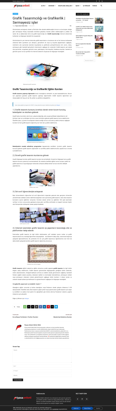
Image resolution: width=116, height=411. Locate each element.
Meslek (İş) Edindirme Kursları (62, 317)
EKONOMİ (51, 6)
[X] (102, 1)
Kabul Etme (87, 408)
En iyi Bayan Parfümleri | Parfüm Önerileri (25, 317)
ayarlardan (55, 409)
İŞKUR (77, 6)
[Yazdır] (36, 306)
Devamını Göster (89, 60)
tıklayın (58, 105)
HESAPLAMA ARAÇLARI (65, 6)
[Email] (52, 306)
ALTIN (43, 6)
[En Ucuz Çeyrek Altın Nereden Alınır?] (99, 46)
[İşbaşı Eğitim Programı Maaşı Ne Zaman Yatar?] (99, 38)
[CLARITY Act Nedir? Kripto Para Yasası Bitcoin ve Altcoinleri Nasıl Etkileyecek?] (99, 29)
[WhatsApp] (25, 306)
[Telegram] (56, 306)
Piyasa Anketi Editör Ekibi (21, 25)
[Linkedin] (44, 306)
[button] (101, 6)
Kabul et (76, 408)
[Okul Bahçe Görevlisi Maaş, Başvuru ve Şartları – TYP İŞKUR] (99, 21)
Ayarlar (98, 408)
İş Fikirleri (15, 13)
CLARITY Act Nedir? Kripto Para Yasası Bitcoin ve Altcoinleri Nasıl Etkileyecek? (84, 28)
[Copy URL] (32, 306)
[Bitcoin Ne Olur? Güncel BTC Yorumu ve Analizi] (99, 54)
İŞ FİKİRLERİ (86, 6)
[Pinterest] (99, 1)
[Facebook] (96, 1)
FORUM (94, 6)
